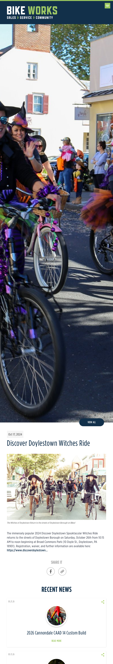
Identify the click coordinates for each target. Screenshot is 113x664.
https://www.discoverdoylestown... (27, 550)
